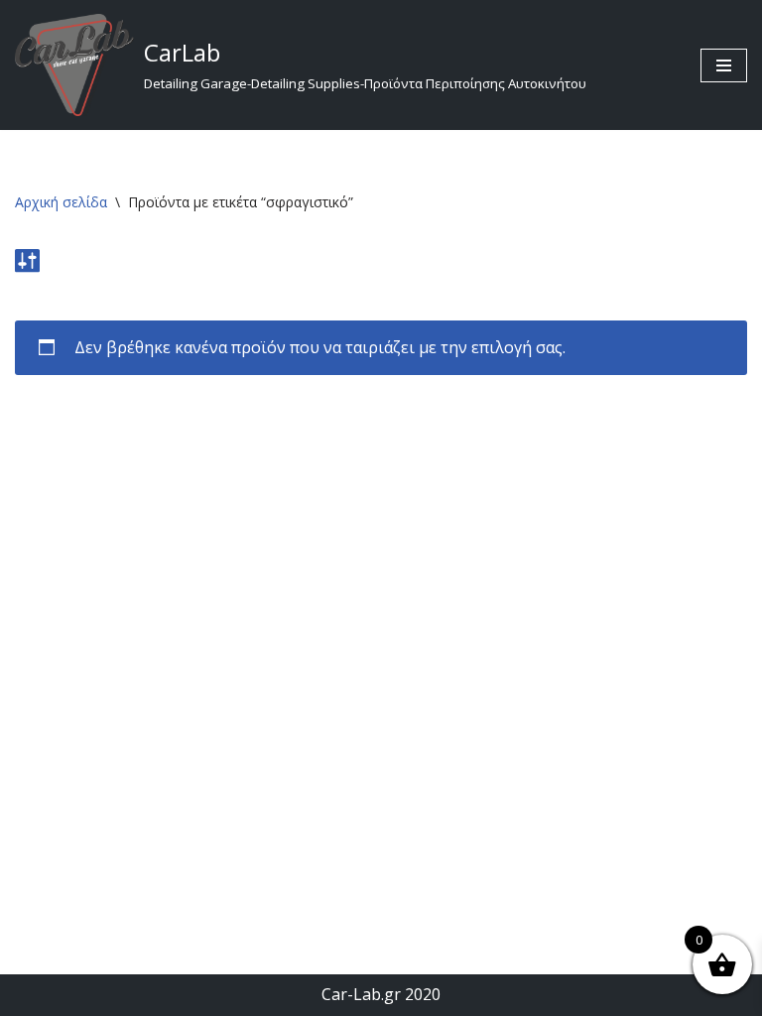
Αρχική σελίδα (61, 201)
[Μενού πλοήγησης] (723, 65)
